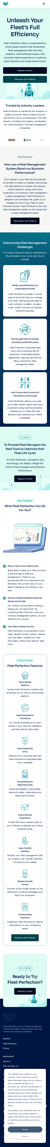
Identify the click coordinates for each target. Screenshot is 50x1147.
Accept (25, 1129)
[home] (5, 4)
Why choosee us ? (11, 1066)
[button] (44, 4)
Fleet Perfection (10, 1044)
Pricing (6, 1048)
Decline (25, 1136)
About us (7, 1061)
